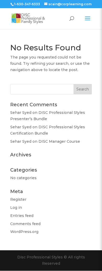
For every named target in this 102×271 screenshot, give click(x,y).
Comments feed (25, 223)
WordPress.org (24, 231)
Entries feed (21, 215)
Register (18, 199)
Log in (16, 207)
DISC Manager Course (59, 141)
